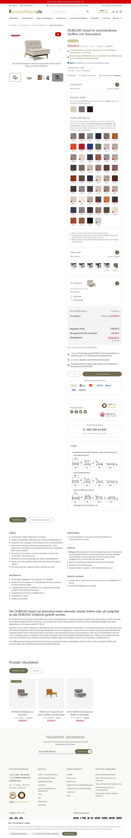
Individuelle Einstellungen (19, 834)
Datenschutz (71, 781)
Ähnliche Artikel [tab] (19, 671)
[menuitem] (14, 18)
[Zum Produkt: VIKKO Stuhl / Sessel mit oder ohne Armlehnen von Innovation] (51, 693)
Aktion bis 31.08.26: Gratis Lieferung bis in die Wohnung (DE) (69, 5)
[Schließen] (83, 2)
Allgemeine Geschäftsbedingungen (80, 785)
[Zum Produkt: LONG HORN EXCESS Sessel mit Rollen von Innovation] (80, 693)
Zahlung (14, 5)
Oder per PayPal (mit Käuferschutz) (108, 784)
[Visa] (112, 818)
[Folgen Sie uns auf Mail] (85, 412)
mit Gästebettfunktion (39, 25)
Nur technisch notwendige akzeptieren (45, 834)
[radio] (73, 109)
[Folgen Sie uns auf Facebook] (76, 412)
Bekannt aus (42, 801)
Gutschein (41, 785)
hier (111, 568)
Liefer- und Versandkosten (48, 774)
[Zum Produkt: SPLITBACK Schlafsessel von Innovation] (22, 693)
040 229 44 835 (96, 429)
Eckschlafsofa (24, 25)
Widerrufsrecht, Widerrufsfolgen (79, 788)
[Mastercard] (90, 818)
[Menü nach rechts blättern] (121, 18)
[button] (117, 85)
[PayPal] (104, 818)
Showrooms (71, 778)
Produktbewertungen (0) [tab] (40, 520)
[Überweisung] (76, 818)
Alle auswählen (70, 834)
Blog (68, 795)
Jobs (39, 798)
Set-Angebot (73, 41)
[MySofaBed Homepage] (25, 12)
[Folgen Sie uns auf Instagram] (71, 412)
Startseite (12, 25)
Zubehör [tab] (36, 671)
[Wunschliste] (117, 12)
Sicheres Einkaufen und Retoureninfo (46, 789)
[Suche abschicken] (87, 11)
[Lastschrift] (83, 818)
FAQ (39, 794)
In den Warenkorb (102, 374)
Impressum (71, 792)
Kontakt (69, 774)
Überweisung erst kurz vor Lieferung (105, 779)
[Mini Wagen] (121, 12)
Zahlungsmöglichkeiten (46, 778)
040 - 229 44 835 (22, 775)
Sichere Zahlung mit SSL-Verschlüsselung (104, 788)
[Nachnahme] (97, 818)
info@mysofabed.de (22, 777)
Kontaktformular (15, 780)
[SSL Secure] (12, 795)
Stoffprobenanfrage (45, 781)
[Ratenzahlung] (119, 818)
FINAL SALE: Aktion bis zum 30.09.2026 (63, 2)
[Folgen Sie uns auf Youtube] (80, 412)
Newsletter (42, 805)
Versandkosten (28, 5)
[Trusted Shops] (21, 795)
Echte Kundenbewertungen (105, 774)
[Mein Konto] (113, 12)
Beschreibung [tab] (18, 520)
